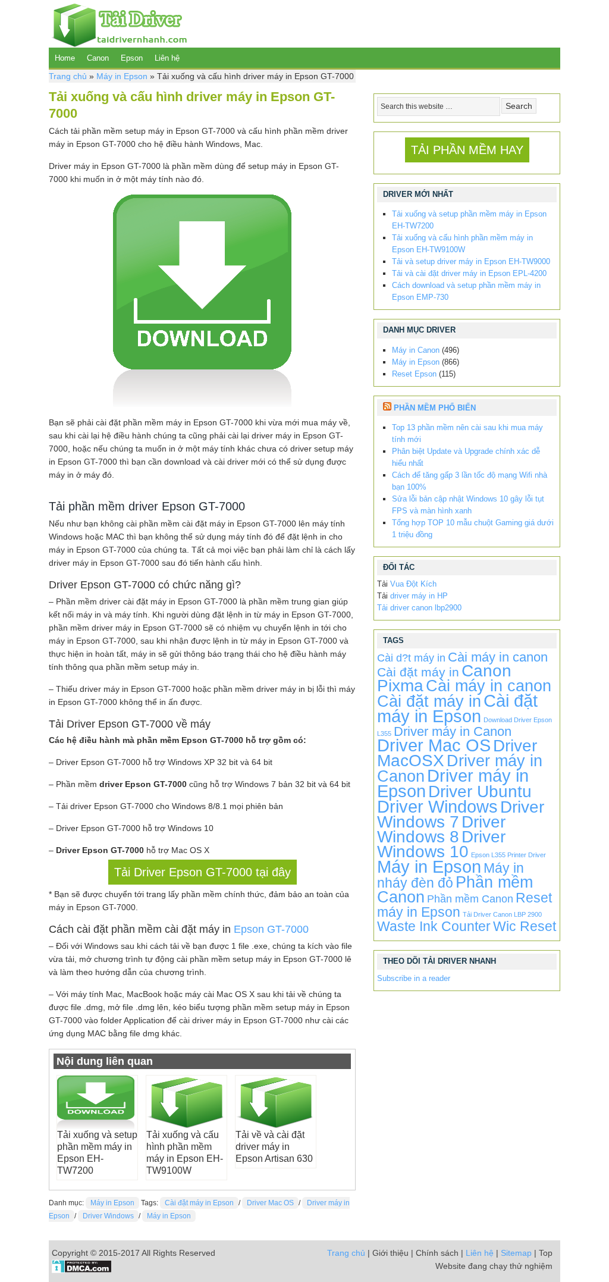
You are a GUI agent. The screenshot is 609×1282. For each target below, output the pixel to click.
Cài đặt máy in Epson (199, 1203)
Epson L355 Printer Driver (508, 854)
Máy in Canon (416, 350)
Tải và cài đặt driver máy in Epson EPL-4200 (469, 273)
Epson (132, 58)
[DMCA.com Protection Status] (82, 1270)
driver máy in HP (419, 595)
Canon (98, 58)
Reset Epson (414, 373)
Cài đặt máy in (418, 672)
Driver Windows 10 (441, 844)
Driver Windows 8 (441, 829)
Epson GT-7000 (271, 929)
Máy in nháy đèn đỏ (450, 875)
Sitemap (516, 1253)
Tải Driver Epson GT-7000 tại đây (202, 872)
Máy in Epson (121, 76)
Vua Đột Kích (413, 583)
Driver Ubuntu (480, 791)
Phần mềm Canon (470, 899)
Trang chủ (68, 76)
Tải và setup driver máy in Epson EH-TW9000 (471, 261)
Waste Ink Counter (434, 926)
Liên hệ (167, 58)
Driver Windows (108, 1216)
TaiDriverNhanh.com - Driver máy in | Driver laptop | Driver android (118, 24)
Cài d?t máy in (411, 658)
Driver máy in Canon (452, 731)
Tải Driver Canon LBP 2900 (502, 914)
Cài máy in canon (498, 657)
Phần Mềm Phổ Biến (435, 407)
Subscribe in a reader (413, 978)
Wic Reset (524, 926)
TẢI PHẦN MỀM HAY (467, 149)
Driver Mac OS (270, 1203)
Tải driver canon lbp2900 (419, 607)
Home (65, 58)
